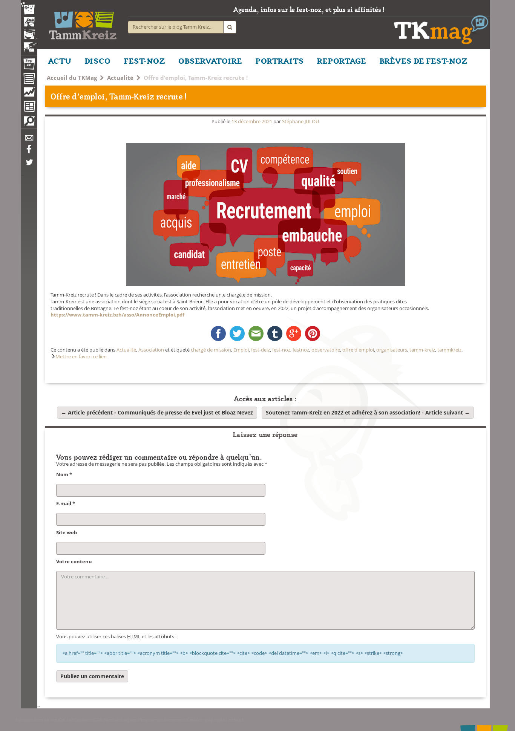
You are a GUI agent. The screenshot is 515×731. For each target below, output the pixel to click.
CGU (98, 719)
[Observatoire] (29, 94)
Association (151, 350)
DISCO (97, 60)
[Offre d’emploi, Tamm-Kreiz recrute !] (265, 214)
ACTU (59, 60)
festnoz (301, 350)
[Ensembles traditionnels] (29, 44)
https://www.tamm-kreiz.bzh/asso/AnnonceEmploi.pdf (117, 315)
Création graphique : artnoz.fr (216, 719)
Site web (66, 532)
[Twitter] (29, 166)
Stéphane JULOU (300, 121)
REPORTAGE (341, 60)
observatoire (325, 350)
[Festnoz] (29, 9)
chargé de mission (211, 350)
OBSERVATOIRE (210, 60)
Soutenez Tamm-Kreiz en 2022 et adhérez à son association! (368, 412)
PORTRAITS (279, 60)
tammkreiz (449, 350)
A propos (24, 719)
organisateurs (391, 350)
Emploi (241, 350)
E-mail (63, 503)
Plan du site (45, 719)
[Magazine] (29, 107)
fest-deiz (260, 350)
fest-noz (281, 350)
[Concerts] (29, 22)
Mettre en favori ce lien (81, 356)
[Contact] (29, 140)
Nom (62, 474)
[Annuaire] (29, 80)
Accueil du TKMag (72, 77)
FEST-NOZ (144, 60)
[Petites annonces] (29, 123)
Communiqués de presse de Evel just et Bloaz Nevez (157, 412)
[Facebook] (29, 152)
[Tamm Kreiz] (82, 22)
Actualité (120, 77)
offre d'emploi (358, 350)
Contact (66, 719)
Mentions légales (120, 719)
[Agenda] (29, 65)
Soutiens (83, 719)
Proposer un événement (161, 719)
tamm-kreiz (422, 350)
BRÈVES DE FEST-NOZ (423, 60)
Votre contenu (74, 561)
